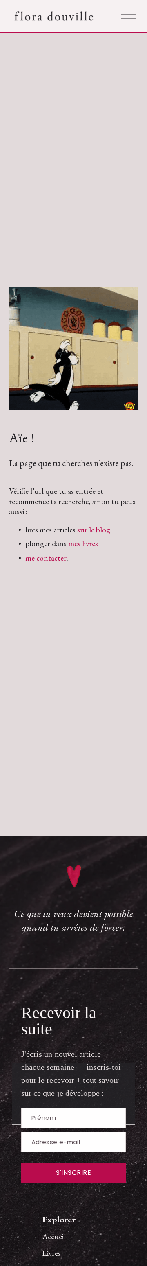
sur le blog (93, 530)
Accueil (54, 1236)
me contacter (46, 558)
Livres (51, 1253)
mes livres (83, 544)
